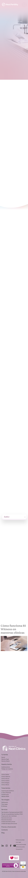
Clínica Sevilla (5, 774)
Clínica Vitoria (5, 784)
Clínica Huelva (5, 780)
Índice (6, 517)
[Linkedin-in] (2, 846)
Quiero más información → (14, 725)
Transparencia (19, 849)
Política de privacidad (21, 844)
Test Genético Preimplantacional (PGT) (11, 812)
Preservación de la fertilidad (9, 816)
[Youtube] (14, 846)
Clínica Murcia (5, 778)
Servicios (4, 809)
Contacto (4, 830)
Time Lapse (4, 804)
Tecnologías (5, 799)
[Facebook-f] (10, 846)
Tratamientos (5, 788)
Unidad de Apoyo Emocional (9, 823)
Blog (2, 833)
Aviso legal (18, 842)
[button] (14, 517)
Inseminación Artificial (7, 790)
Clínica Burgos (5, 782)
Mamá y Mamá (5, 761)
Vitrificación (4, 802)
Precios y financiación (8, 827)
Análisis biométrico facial (8, 821)
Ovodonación (5, 794)
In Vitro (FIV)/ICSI (6, 792)
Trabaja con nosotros (7, 769)
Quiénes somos (5, 767)
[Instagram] (6, 846)
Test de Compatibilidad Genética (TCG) (12, 814)
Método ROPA (5, 796)
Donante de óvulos (6, 818)
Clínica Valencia (5, 776)
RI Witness (4, 806)
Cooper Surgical (15, 172)
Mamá (3, 757)
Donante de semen (6, 819)
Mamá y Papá (5, 759)
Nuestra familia (6, 764)
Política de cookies (20, 846)
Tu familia (4, 754)
